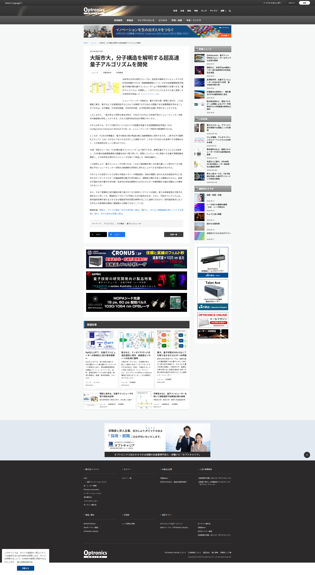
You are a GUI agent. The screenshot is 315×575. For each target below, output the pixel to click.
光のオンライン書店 (91, 527)
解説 (189, 10)
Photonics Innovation (91, 489)
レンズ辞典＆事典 (128, 523)
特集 (196, 10)
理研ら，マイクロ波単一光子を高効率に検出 (119, 209)
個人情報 (215, 552)
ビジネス (97, 382)
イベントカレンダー (273, 3)
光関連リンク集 (225, 552)
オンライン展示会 (90, 505)
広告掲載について (194, 552)
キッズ (204, 10)
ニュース (93, 43)
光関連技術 (107, 72)
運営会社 (206, 552)
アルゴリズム (109, 223)
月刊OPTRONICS (90, 523)
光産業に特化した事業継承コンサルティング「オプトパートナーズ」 (214, 483)
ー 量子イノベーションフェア (95, 482)
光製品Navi (164, 478)
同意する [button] (25, 568)
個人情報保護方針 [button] (25, 562)
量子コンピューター (134, 223)
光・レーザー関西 (90, 485)
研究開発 (119, 72)
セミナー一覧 (127, 478)
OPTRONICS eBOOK (91, 531)
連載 (222, 10)
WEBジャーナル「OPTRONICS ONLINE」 (174, 527)
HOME (86, 43)
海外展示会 (88, 497)
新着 (175, 10)
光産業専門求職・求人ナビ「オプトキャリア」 (214, 478)
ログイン (292, 3)
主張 (182, 10)
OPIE (85, 478)
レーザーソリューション (92, 493)
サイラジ (214, 10)
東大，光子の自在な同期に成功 (108, 213)
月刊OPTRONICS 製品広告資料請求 (173, 482)
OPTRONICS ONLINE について (175, 552)
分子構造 (120, 223)
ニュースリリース (150, 93)
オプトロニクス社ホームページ (171, 523)
